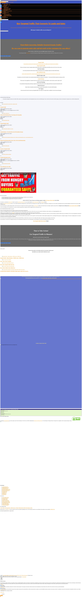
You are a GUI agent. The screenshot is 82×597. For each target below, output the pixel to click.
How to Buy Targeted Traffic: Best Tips (7, 264)
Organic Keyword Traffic (7, 8)
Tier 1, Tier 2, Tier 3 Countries (5, 261)
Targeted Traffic (41, 62)
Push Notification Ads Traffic (5, 166)
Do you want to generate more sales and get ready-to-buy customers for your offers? (41, 48)
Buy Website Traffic (3, 2)
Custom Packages (41, 78)
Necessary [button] (1, 584)
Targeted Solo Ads (6, 12)
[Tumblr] (1, 14)
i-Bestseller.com (4, 493)
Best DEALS (4, 13)
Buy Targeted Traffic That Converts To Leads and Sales (41, 23)
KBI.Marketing (4, 494)
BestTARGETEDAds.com (5, 490)
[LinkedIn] (1, 17)
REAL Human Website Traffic (49, 200)
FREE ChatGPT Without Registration (22, 575)
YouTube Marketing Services (8, 15)
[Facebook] (1, 5)
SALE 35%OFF (4, 6)
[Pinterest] (1, 9)
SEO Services (4, 16)
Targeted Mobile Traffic (7, 9)
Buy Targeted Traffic (5, 3)
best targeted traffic (6, 420)
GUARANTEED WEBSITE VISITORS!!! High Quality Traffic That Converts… (14, 271)
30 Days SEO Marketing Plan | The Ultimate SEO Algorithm (11, 114)
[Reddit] (1, 15)
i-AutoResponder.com (5, 486)
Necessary (2, 585)
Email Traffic (4, 11)
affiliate (13, 212)
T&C (5, 509)
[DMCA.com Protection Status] (76, 420)
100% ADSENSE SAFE (41, 72)
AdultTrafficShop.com (5, 488)
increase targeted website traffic (73, 205)
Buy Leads (15, 575)
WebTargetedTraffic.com (5, 487)
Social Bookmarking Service (6, 502)
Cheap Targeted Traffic (41, 65)
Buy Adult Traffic (5, 575)
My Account (5, 5)
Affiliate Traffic (6, 7)
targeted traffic (36, 205)
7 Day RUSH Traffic (5, 17)
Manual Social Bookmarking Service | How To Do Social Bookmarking (12, 140)
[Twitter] (1, 7)
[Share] (1, 22)
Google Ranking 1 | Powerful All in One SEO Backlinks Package (11, 131)
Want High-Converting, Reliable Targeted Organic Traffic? (41, 45)
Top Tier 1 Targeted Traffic (5, 148)
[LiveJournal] (1, 20)
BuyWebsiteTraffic (4, 491)
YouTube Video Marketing (5, 504)
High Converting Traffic (7, 4)
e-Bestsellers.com (4, 492)
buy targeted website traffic (7, 203)
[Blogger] (1, 19)
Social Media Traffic (5, 499)
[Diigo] (1, 10)
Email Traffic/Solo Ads (5, 498)
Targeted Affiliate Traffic (5, 497)
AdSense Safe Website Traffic (38, 420)
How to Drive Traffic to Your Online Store (7, 267)
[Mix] (1, 12)
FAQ (8, 509)
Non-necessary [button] (2, 587)
